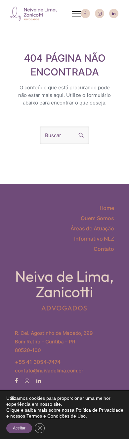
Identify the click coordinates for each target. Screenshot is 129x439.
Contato (104, 249)
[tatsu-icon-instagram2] (99, 14)
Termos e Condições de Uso (56, 416)
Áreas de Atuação (92, 228)
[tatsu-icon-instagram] (28, 380)
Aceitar (19, 428)
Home (107, 208)
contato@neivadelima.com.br (49, 370)
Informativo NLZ (94, 238)
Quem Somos (97, 218)
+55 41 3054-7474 (38, 362)
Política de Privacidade (99, 410)
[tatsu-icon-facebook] (85, 14)
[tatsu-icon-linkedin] (113, 14)
